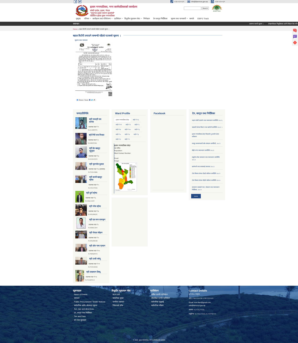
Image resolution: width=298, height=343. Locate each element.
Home (75, 29)
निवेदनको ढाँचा (118, 305)
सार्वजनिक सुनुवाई (157, 302)
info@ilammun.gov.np (197, 305)
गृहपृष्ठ (78, 18)
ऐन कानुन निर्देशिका (160, 18)
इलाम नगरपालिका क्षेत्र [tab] (122, 120)
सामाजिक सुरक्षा (118, 298)
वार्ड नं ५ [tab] (118, 134)
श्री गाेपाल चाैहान (95, 232)
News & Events (80, 294)
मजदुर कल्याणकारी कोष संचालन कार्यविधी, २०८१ (206, 143)
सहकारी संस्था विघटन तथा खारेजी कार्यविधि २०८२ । (207, 127)
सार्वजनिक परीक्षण (157, 305)
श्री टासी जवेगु (95, 258)
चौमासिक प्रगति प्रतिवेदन (160, 298)
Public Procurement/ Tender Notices (89, 302)
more (196, 196)
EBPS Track (203, 18)
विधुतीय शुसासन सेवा (132, 18)
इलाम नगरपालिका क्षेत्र (122, 145)
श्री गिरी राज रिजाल (96, 135)
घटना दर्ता (116, 294)
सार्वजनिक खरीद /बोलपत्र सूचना (85, 305)
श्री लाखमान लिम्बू (93, 272)
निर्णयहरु (146, 18)
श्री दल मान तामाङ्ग (97, 219)
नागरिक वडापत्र (118, 302)
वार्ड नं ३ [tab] (136, 134)
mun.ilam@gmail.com (202, 302)
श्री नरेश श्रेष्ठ (95, 206)
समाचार (76, 298)
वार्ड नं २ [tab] (118, 139)
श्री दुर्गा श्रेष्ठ (91, 193)
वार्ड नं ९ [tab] (128, 124)
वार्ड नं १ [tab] (127, 139)
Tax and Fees (80, 316)
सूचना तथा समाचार (81, 40)
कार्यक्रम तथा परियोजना (102, 18)
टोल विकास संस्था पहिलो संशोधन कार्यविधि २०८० (206, 180)
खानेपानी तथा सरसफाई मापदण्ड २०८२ (203, 166)
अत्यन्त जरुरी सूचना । (246, 24)
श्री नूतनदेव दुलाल (96, 164)
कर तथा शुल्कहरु (80, 320)
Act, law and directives (84, 309)
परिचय (86, 18)
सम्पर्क (191, 18)
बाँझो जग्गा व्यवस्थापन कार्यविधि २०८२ (203, 150)
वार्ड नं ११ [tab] (119, 124)
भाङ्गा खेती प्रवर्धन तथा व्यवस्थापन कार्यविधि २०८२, (207, 120)
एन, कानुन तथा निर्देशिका (83, 313)
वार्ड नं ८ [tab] (137, 124)
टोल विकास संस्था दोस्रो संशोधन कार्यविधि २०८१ (206, 173)
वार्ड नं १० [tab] (128, 129)
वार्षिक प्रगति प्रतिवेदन (159, 294)
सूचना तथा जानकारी (178, 18)
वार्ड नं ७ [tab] (118, 129)
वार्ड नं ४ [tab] (127, 134)
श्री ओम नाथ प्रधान (97, 245)
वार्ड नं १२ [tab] (136, 120)
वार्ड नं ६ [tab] (137, 129)
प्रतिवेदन (117, 18)
